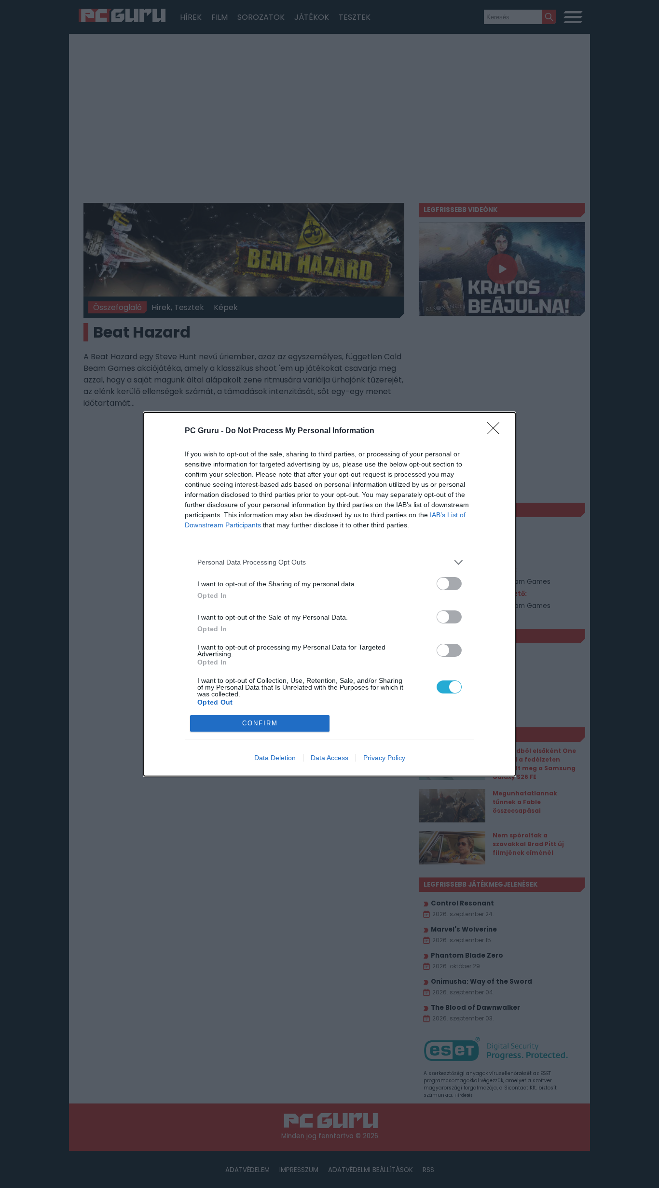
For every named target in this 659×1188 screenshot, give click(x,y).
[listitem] (329, 562)
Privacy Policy (384, 758)
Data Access (329, 758)
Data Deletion (275, 758)
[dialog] (329, 594)
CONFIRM (260, 723)
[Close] (496, 431)
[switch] (449, 583)
